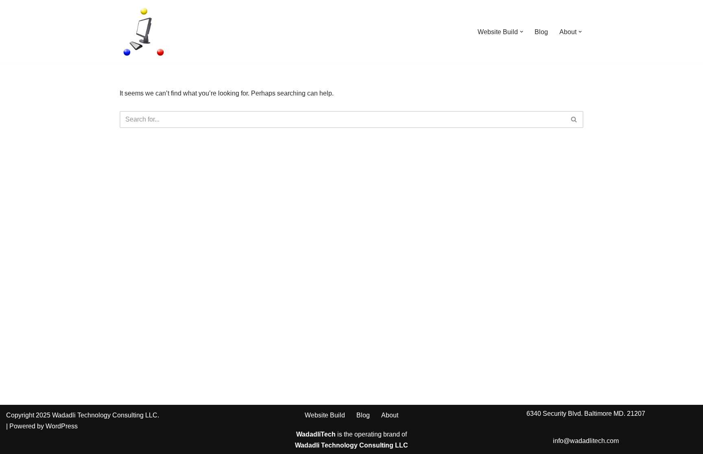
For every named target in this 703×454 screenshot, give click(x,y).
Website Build (325, 415)
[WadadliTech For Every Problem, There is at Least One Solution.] (144, 31)
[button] (521, 31)
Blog (541, 31)
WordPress (62, 426)
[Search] (574, 119)
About (389, 415)
